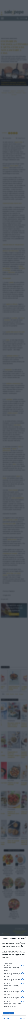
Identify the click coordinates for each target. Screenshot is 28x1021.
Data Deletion (6, 1018)
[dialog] (14, 978)
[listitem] (14, 963)
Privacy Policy (22, 1018)
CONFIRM (8, 1013)
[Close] (25, 938)
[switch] (22, 965)
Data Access (14, 1018)
